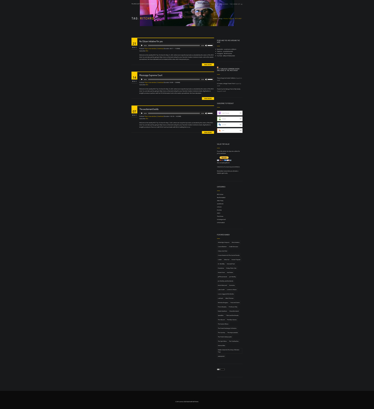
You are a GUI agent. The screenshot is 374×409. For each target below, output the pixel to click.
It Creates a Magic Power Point (226, 83)
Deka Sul (226, 259)
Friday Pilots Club (231, 268)
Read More (208, 64)
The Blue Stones (232, 320)
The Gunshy (221, 332)
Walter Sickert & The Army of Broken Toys (228, 351)
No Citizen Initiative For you (151, 41)
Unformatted (221, 222)
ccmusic (219, 207)
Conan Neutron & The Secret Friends (229, 255)
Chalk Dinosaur (233, 246)
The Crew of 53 (236, 4)
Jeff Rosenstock (222, 277)
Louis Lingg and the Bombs (226, 294)
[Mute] (206, 45)
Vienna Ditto (221, 345)
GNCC (218, 213)
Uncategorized (221, 219)
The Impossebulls (232, 332)
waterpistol (221, 356)
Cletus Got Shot (222, 251)
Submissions (223, 4)
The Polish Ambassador (225, 337)
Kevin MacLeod (222, 285)
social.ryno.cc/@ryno (230, 49)
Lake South (221, 289)
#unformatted (221, 197)
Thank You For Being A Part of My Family (228, 89)
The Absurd (221, 320)
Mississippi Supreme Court (150, 75)
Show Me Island (234, 311)
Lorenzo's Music (232, 289)
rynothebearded (228, 51)
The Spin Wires (222, 341)
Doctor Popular (236, 259)
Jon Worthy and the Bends (225, 281)
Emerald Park (231, 264)
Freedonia (221, 268)
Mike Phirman (229, 298)
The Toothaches (234, 341)
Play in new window (150, 48)
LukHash (220, 298)
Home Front (221, 272)
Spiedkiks (221, 315)
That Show (220, 216)
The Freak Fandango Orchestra (227, 328)
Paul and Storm (235, 302)
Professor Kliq (233, 307)
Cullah (220, 259)
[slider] (210, 45)
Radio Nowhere (222, 311)
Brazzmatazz (236, 242)
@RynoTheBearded (229, 56)
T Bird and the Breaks (232, 315)
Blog (220, 18)
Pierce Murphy (222, 307)
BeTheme (195, 401)
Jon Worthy (232, 277)
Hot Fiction (230, 272)
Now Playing (204, 4)
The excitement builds (149, 109)
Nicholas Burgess (223, 302)
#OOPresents (228, 53)
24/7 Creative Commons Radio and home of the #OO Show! (228, 70)
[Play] (142, 45)
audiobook (220, 204)
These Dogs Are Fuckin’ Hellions (226, 78)
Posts (213, 4)
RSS (147, 51)
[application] (176, 45)
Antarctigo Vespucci (223, 242)
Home (215, 18)
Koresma (232, 285)
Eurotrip (219, 210)
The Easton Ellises (223, 324)
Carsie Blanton (222, 246)
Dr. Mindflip (221, 264)
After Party (220, 200)
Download (160, 48)
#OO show (220, 194)
